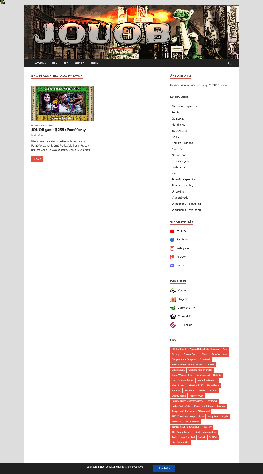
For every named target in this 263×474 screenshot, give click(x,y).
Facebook (181, 239)
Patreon (180, 256)
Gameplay (178, 118)
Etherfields (205, 359)
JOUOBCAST (180, 130)
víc (141, 467)
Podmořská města (181, 406)
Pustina (221, 406)
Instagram (181, 248)
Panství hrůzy (196, 396)
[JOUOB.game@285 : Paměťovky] (62, 105)
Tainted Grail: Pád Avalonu (185, 427)
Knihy (94, 63)
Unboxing (178, 191)
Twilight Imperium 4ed (183, 437)
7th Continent (179, 349)
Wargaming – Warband (186, 209)
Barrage (176, 354)
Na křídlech (213, 385)
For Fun (176, 112)
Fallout (211, 364)
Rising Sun (212, 416)
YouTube (180, 231)
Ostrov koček (179, 396)
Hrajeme (182, 299)
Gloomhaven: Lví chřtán (200, 370)
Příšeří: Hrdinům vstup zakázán (188, 416)
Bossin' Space (191, 354)
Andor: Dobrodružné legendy (204, 349)
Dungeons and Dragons (184, 359)
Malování (177, 149)
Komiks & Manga (182, 143)
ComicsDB (183, 316)
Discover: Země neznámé (215, 354)
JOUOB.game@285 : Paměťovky (58, 130)
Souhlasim (164, 468)
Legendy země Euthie (183, 380)
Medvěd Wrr (178, 385)
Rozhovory (178, 167)
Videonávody (180, 197)
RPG (65, 63)
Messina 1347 (196, 385)
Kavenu (181, 290)
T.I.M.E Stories (191, 421)
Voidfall (213, 437)
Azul (225, 349)
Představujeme (181, 161)
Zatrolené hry (185, 307)
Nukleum (189, 390)
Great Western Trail (182, 375)
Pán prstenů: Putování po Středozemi (191, 411)
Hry (54, 63)
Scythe (224, 416)
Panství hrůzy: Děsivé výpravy (187, 401)
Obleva (201, 390)
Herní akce (178, 124)
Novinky (40, 63)
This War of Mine (180, 432)
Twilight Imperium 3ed (204, 432)
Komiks (79, 63)
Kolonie (217, 375)
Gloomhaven (178, 370)
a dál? (36, 158)
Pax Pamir (212, 401)
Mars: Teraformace (207, 380)
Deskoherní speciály (42, 125)
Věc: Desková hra (181, 442)
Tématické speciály (183, 179)
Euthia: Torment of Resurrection (188, 364)
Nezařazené (179, 155)
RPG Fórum (184, 325)
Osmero (213, 390)
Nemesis (176, 390)
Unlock (202, 437)
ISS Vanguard (203, 375)
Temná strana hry (182, 185)
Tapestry (207, 427)
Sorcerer (176, 421)
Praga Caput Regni (203, 406)
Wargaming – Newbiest (186, 203)
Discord (180, 265)
